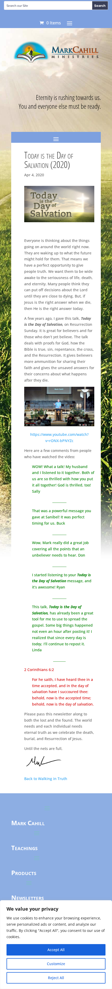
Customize (56, 963)
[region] (56, 944)
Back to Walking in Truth (45, 778)
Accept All (56, 949)
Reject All (56, 977)
